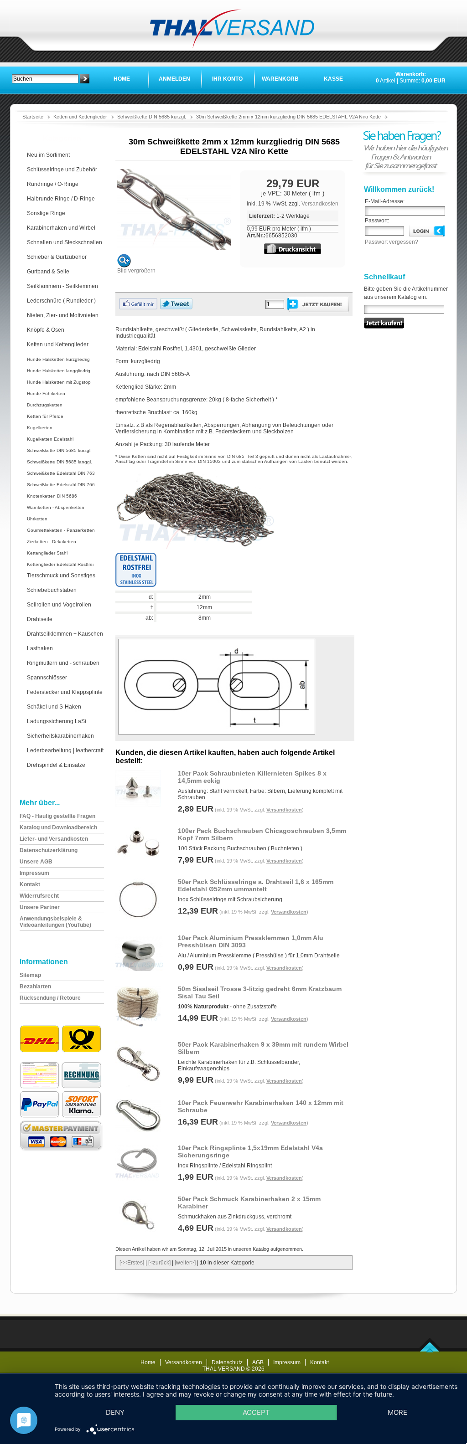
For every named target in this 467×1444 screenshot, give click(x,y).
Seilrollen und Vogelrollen (59, 604)
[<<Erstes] (131, 1262)
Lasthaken (40, 648)
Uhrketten (37, 518)
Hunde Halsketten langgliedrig (58, 370)
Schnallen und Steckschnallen (64, 242)
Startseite (32, 116)
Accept (256, 1412)
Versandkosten (319, 203)
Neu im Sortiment (48, 155)
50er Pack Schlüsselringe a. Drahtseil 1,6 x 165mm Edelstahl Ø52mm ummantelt (255, 885)
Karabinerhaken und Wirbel (61, 228)
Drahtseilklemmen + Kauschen (65, 634)
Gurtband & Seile (48, 271)
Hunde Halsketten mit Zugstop (59, 382)
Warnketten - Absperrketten (55, 507)
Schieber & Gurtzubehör (57, 257)
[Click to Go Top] (430, 1350)
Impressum (287, 1362)
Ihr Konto (227, 79)
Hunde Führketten (46, 393)
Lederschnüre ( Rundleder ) (61, 301)
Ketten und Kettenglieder (80, 116)
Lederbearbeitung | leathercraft (65, 750)
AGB (258, 1362)
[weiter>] (185, 1262)
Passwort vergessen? (391, 242)
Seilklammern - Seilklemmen (62, 286)
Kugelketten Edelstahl (50, 439)
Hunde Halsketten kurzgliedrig (58, 359)
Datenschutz (227, 1362)
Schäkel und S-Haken (54, 707)
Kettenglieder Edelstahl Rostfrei (60, 564)
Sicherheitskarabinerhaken (60, 736)
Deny (115, 1412)
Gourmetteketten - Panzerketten (61, 530)
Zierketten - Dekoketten (51, 541)
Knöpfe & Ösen (45, 330)
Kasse (333, 79)
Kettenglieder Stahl (47, 552)
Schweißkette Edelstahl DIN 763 (61, 473)
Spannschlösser (47, 677)
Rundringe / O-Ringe (52, 184)
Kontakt (319, 1362)
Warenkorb (280, 79)
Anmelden (174, 79)
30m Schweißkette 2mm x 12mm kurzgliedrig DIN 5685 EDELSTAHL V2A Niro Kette (288, 116)
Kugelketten (39, 427)
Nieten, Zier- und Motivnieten (63, 315)
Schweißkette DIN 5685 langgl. (59, 461)
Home (122, 79)
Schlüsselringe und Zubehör (62, 169)
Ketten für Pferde (45, 416)
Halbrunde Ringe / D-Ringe (61, 198)
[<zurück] (159, 1262)
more (397, 1412)
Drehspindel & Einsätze (56, 765)
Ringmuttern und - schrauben (63, 663)
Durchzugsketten (44, 404)
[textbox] (45, 78)
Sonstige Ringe (46, 213)
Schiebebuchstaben (52, 590)
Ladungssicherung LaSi (56, 721)
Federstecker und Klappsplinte (65, 692)
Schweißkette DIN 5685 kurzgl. (151, 116)
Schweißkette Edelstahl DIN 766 (61, 484)
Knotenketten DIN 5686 (52, 495)
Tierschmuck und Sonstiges (61, 575)
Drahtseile (39, 619)
